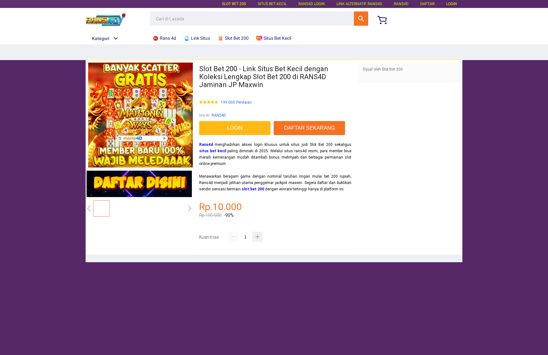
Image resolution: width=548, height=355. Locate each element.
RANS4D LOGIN (311, 4)
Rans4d (206, 144)
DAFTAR (427, 4)
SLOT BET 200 (234, 4)
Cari (361, 18)
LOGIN (451, 4)
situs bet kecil (212, 151)
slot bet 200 (253, 189)
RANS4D (219, 115)
